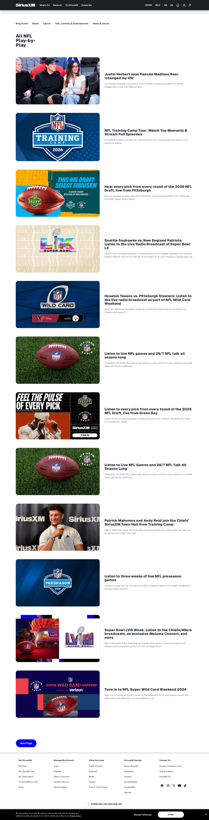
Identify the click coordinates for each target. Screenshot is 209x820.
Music (35, 23)
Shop (21, 787)
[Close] (206, 814)
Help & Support (166, 771)
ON (165, 5)
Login (56, 766)
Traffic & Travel (96, 766)
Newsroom (129, 771)
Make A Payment (61, 776)
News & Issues (101, 23)
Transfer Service (61, 782)
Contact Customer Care (170, 766)
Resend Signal (60, 787)
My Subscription (26, 776)
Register (57, 771)
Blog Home (22, 23)
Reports (127, 792)
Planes (92, 782)
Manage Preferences (143, 814)
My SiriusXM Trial (27, 771)
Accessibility (130, 787)
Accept (171, 814)
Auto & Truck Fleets (98, 787)
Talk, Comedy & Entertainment (72, 23)
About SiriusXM (131, 766)
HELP (157, 5)
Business (93, 771)
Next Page (26, 743)
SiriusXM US (165, 776)
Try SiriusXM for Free (28, 782)
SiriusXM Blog (130, 782)
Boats (91, 776)
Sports (47, 23)
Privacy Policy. (75, 816)
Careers (127, 776)
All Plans (23, 766)
